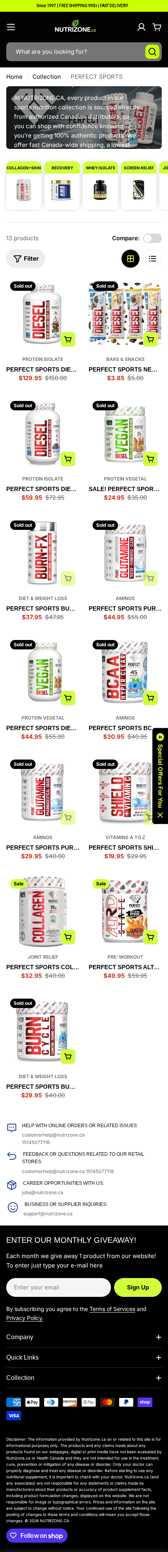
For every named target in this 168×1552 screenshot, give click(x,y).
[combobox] (84, 51)
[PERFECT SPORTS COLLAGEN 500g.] (42, 911)
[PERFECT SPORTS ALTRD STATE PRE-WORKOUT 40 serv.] (125, 911)
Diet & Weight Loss (43, 598)
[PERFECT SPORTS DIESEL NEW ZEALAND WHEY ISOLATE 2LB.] (42, 433)
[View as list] (152, 258)
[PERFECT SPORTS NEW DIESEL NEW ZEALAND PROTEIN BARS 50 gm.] (125, 314)
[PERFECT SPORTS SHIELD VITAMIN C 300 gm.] (125, 792)
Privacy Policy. (24, 1317)
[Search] (152, 52)
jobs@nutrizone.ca (42, 1192)
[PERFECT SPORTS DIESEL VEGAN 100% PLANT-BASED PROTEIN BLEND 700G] (42, 672)
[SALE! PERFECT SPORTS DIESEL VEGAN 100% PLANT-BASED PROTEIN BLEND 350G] (125, 433)
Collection (46, 76)
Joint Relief (43, 957)
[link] (23, 181)
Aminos (125, 598)
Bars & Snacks (125, 359)
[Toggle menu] (11, 27)
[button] (160, 776)
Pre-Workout (125, 957)
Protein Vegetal (125, 479)
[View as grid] (130, 258)
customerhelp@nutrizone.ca (53, 1135)
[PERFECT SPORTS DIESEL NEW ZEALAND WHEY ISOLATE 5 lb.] (42, 314)
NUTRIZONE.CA (54, 1520)
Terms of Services (112, 1308)
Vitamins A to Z (125, 837)
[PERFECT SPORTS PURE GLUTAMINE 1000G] (125, 553)
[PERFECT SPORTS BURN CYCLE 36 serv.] (42, 1031)
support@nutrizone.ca (48, 1214)
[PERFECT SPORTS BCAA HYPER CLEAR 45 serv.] (125, 672)
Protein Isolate (42, 359)
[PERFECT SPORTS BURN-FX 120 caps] (42, 553)
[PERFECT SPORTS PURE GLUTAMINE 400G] (42, 792)
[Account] (141, 27)
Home (14, 76)
